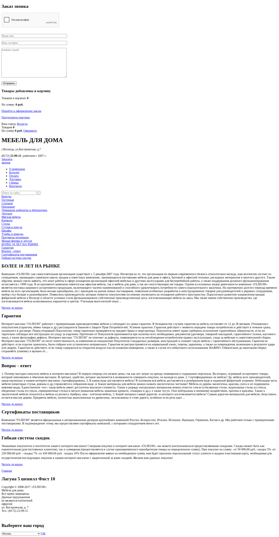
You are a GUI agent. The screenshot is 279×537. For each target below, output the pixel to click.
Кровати (7, 220)
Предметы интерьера (15, 237)
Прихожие (8, 206)
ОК (43, 533)
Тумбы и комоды (12, 234)
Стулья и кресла (12, 227)
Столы (6, 223)
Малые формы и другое (17, 240)
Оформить (30, 130)
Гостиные (8, 199)
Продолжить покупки (16, 117)
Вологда (22, 123)
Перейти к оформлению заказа (21, 111)
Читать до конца (12, 307)
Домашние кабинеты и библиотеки (24, 210)
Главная (7, 470)
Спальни (7, 203)
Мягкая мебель (11, 217)
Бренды (6, 196)
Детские (7, 213)
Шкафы (6, 230)
